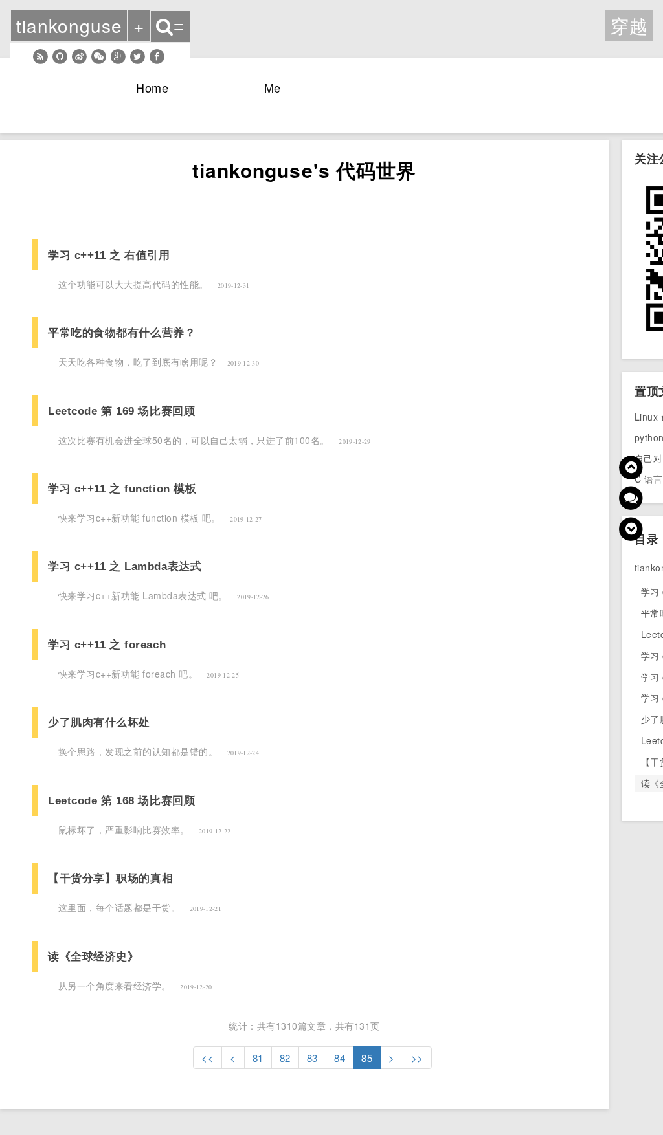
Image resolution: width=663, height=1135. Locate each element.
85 (366, 1057)
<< (207, 1057)
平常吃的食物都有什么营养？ (122, 332)
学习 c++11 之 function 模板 (122, 488)
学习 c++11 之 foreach (107, 644)
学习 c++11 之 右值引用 (109, 255)
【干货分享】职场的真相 (110, 878)
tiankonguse (69, 25)
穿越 (629, 25)
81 (258, 1057)
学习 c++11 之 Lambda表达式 (124, 566)
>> (417, 1057)
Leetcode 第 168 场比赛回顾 (121, 800)
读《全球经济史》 (93, 956)
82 (285, 1057)
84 (339, 1057)
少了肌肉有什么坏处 (99, 722)
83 (312, 1057)
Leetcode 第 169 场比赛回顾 (121, 411)
